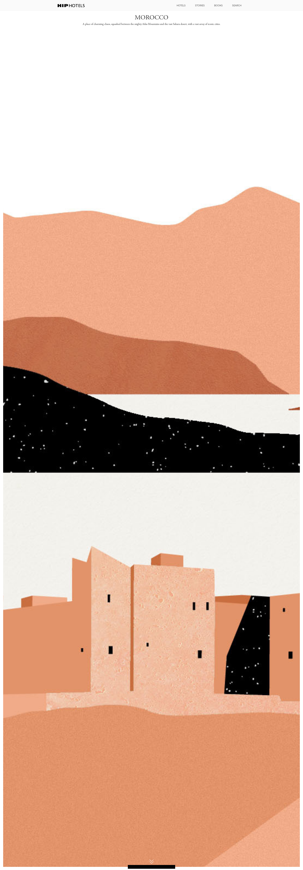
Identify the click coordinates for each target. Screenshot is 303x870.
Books (218, 5)
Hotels (181, 5)
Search (236, 5)
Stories (200, 5)
